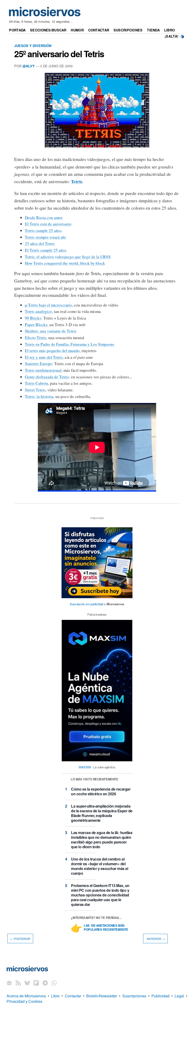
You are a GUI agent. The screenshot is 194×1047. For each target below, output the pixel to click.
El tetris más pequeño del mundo (52, 350)
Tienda (153, 30)
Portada (17, 30)
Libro (169, 30)
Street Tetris (35, 390)
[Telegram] (45, 982)
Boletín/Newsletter (101, 996)
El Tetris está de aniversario (48, 224)
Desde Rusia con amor (43, 217)
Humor (77, 30)
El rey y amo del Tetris (44, 357)
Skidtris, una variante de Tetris (50, 331)
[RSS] (18, 982)
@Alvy (28, 66)
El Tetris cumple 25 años (45, 250)
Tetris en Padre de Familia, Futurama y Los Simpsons (69, 344)
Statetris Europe (38, 363)
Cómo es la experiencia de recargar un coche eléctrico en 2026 (100, 791)
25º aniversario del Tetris (59, 54)
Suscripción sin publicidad (86, 604)
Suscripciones (128, 30)
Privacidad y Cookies (24, 1001)
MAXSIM (85, 767)
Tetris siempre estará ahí (45, 237)
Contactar (98, 30)
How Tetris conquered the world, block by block (65, 263)
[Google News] (9, 982)
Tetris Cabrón (36, 383)
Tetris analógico (38, 311)
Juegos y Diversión (32, 45)
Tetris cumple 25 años (43, 230)
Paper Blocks (36, 324)
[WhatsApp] (54, 982)
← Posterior (20, 939)
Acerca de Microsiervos (26, 996)
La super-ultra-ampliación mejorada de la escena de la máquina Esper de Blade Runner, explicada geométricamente (101, 813)
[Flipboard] (36, 982)
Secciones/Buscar (48, 30)
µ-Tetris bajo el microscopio (48, 305)
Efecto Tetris (35, 337)
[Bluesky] (27, 982)
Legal (179, 996)
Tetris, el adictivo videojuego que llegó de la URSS (68, 257)
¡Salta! (171, 36)
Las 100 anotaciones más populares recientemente (106, 928)
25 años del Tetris (40, 243)
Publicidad (160, 996)
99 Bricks (33, 318)
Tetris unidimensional (43, 370)
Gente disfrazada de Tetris (47, 377)
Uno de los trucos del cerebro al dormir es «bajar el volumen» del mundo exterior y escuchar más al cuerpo (99, 866)
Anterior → (155, 939)
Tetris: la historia (39, 396)
